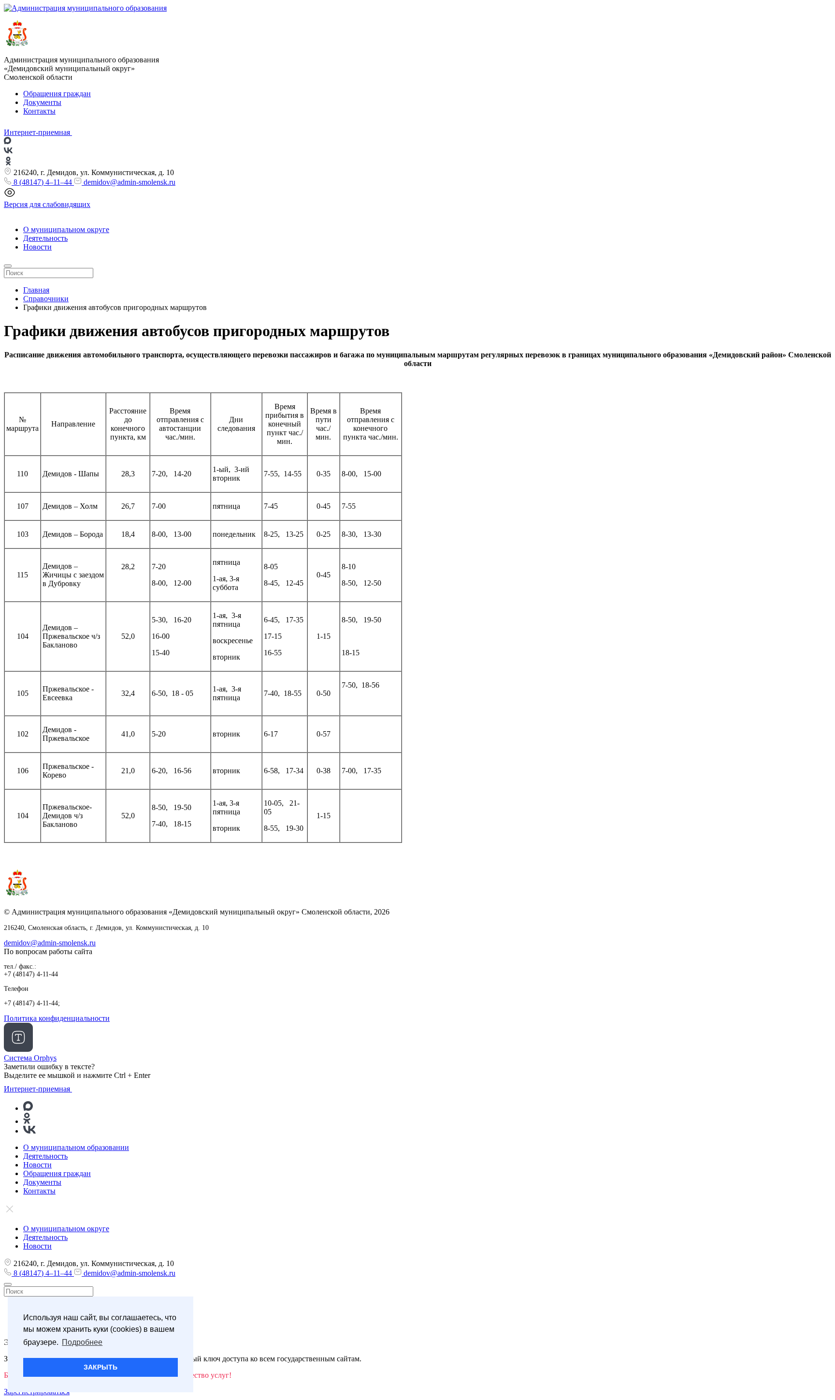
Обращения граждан (57, 93)
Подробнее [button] (82, 1342)
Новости (37, 247)
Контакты (39, 111)
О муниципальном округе (66, 229)
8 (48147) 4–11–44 (43, 182)
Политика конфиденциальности (57, 1018)
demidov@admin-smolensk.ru (128, 182)
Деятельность (45, 238)
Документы (42, 102)
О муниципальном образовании (76, 1147)
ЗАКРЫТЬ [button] (100, 1367)
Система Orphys (30, 1058)
